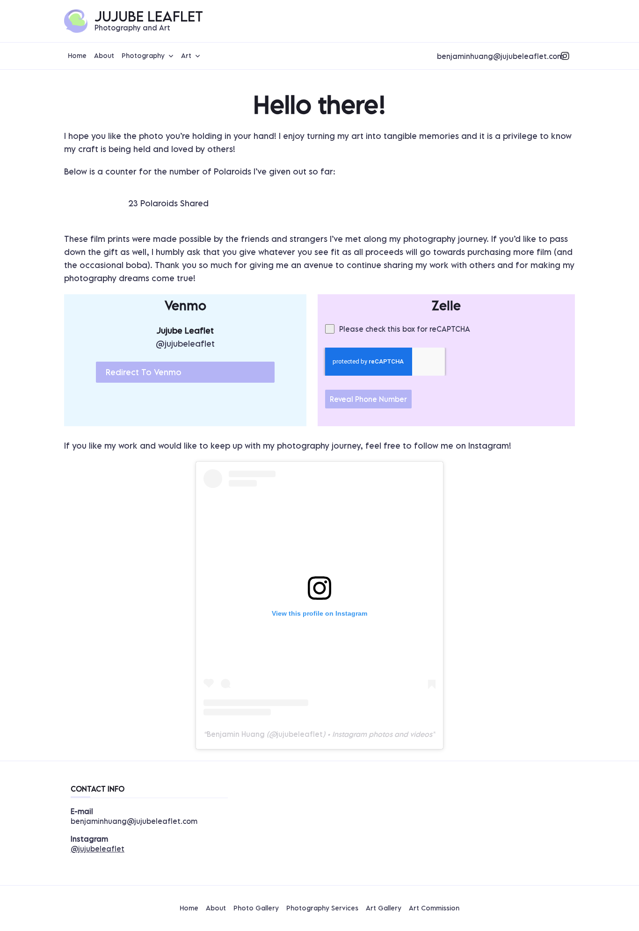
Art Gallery (383, 908)
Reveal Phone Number (368, 399)
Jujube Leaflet (148, 16)
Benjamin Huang (236, 734)
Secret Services (533, 27)
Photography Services (322, 908)
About (104, 55)
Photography (143, 55)
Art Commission (434, 908)
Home (77, 55)
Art (186, 55)
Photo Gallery (256, 908)
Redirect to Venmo (144, 372)
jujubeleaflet (299, 734)
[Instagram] (565, 56)
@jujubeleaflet (97, 848)
